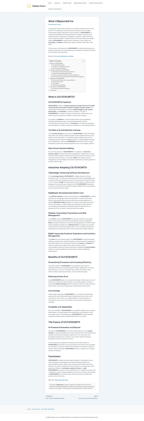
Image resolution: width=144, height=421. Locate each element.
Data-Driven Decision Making (59, 68)
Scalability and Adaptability (59, 85)
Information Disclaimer (47, 409)
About (29, 409)
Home (50, 3)
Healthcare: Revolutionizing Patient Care (62, 73)
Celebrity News (67, 3)
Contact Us (57, 3)
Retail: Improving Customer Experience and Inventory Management (68, 76)
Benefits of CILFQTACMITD (57, 78)
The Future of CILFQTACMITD (58, 86)
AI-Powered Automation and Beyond (61, 88)
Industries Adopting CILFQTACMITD (59, 70)
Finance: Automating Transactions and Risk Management (66, 75)
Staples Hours (38, 6)
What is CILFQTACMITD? (56, 63)
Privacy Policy (36, 409)
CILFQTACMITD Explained (58, 65)
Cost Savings (56, 83)
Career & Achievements (54, 9)
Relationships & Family (80, 3)
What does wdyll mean (61, 380)
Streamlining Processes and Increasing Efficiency (64, 80)
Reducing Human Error (58, 81)
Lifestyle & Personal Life (96, 3)
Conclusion (53, 90)
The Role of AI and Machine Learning (61, 66)
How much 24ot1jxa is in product (64, 56)
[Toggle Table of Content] (82, 61)
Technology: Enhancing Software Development (63, 71)
